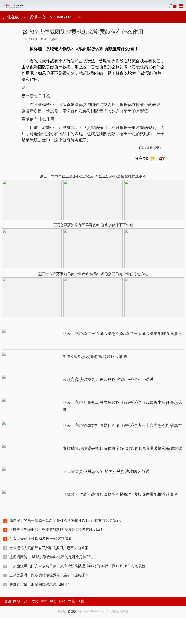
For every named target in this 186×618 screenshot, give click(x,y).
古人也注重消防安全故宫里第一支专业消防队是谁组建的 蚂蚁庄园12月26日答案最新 (77, 566)
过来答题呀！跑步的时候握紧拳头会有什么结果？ (49, 575)
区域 (16, 601)
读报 (35, 601)
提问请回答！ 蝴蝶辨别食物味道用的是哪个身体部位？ (53, 557)
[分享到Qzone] (153, 158)
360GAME (65, 17)
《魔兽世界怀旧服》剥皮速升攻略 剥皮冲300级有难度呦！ (56, 530)
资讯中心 (37, 17)
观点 (53, 601)
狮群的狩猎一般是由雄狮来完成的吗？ (40, 584)
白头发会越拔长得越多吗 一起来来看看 (40, 539)
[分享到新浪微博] (162, 158)
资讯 (7, 601)
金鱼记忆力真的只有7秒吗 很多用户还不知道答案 (48, 548)
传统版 (72, 611)
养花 (71, 601)
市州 (25, 601)
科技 (62, 601)
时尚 (44, 601)
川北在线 (11, 17)
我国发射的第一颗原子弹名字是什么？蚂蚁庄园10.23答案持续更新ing (65, 520)
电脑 (80, 601)
